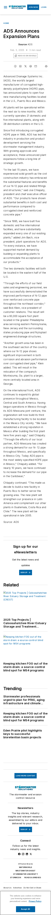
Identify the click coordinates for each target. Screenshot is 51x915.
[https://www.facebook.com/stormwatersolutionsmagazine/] (19, 854)
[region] (25, 903)
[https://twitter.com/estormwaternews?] (30, 854)
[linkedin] (20, 66)
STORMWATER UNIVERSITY (25, 874)
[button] (5, 7)
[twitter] (25, 66)
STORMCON (15, 877)
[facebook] (15, 66)
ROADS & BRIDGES (32, 877)
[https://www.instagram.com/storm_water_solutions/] (23, 854)
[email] (35, 66)
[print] (46, 66)
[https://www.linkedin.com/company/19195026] (27, 854)
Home (6, 23)
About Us (7, 888)
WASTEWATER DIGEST (25, 871)
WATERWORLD (25, 867)
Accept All (25, 909)
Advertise (17, 888)
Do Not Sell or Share (32, 888)
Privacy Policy (35, 901)
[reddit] (30, 66)
